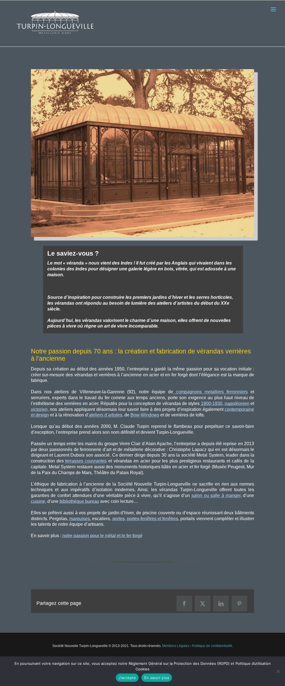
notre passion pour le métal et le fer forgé (102, 535)
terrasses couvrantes (86, 461)
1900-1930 (211, 403)
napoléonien (237, 403)
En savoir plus (156, 677)
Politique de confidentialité (212, 646)
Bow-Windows (145, 415)
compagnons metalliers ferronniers (212, 391)
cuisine (38, 501)
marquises (79, 518)
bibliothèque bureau (79, 501)
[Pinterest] (239, 603)
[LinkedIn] (221, 603)
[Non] (278, 671)
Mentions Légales (175, 646)
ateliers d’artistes (105, 415)
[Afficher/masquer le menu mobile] (274, 9)
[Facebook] (184, 603)
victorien (39, 409)
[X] (202, 603)
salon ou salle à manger (215, 495)
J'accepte (127, 677)
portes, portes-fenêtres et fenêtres (145, 518)
